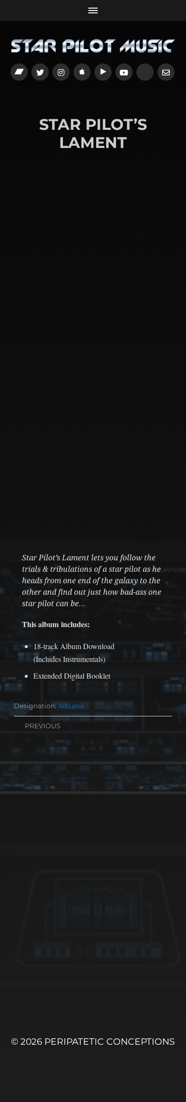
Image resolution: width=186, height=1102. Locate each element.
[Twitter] (40, 72)
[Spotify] (145, 72)
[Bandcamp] (19, 72)
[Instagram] (61, 72)
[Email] (166, 72)
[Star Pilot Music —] (93, 45)
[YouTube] (124, 72)
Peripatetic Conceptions (109, 1041)
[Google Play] (103, 72)
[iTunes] (82, 72)
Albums (71, 706)
